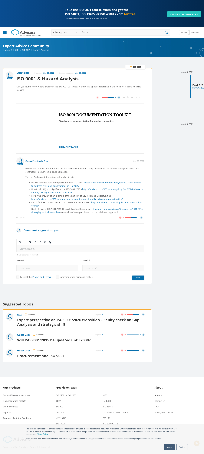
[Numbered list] (40, 242)
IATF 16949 (61, 418)
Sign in (55, 230)
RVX (19, 314)
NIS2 (105, 395)
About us (159, 395)
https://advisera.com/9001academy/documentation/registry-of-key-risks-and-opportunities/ (77, 199)
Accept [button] (169, 447)
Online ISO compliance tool (16, 395)
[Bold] (19, 242)
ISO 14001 (61, 412)
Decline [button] (182, 447)
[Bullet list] (34, 242)
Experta (7, 412)
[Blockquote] (45, 242)
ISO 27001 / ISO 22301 (67, 395)
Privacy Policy (42, 434)
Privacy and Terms (41, 277)
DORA (58, 400)
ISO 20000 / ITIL (110, 423)
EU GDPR (107, 400)
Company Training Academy (17, 418)
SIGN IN (184, 32)
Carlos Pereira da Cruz (36, 161)
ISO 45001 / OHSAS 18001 (115, 412)
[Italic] (24, 242)
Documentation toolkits (14, 400)
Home (6, 50)
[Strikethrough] (29, 242)
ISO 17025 (61, 423)
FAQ (157, 406)
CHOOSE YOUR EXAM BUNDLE (184, 14)
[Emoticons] (50, 242)
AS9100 (106, 418)
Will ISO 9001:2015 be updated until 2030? (54, 340)
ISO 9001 (15, 50)
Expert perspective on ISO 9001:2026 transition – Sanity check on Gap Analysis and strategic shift (78, 322)
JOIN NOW (195, 32)
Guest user (23, 334)
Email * (86, 260)
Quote (21, 217)
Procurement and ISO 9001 (41, 355)
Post (138, 277)
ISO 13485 (108, 406)
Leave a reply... (27, 248)
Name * (20, 260)
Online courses (10, 406)
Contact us (160, 400)
